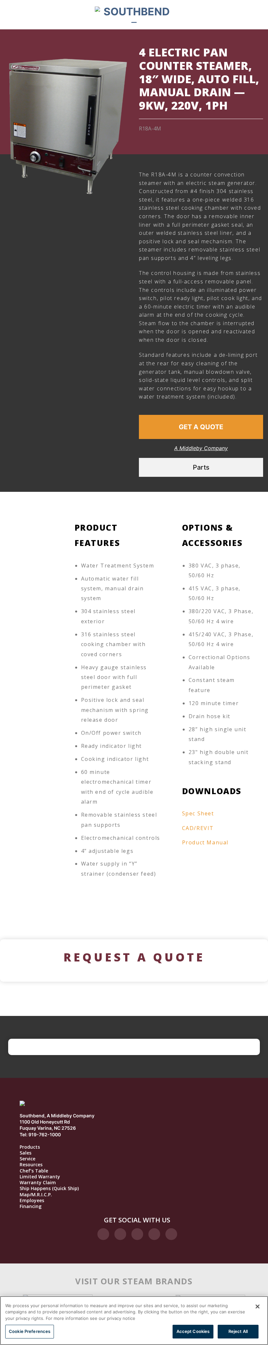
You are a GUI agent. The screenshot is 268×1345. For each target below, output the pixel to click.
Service (27, 1159)
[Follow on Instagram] (120, 1234)
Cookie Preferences (29, 1331)
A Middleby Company (201, 448)
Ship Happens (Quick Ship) (49, 1188)
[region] (134, 1320)
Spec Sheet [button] (198, 813)
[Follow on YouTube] (171, 1234)
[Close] (257, 1306)
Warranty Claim (38, 1183)
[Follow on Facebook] (103, 1234)
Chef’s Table (34, 1171)
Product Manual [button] (205, 842)
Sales (25, 1153)
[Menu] (42, 14)
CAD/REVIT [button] (198, 828)
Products (30, 1147)
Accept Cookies (193, 1331)
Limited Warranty (40, 1177)
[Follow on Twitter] (137, 1234)
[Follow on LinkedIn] (154, 1234)
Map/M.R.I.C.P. (36, 1195)
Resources (31, 1165)
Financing (31, 1206)
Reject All (238, 1331)
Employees (32, 1200)
